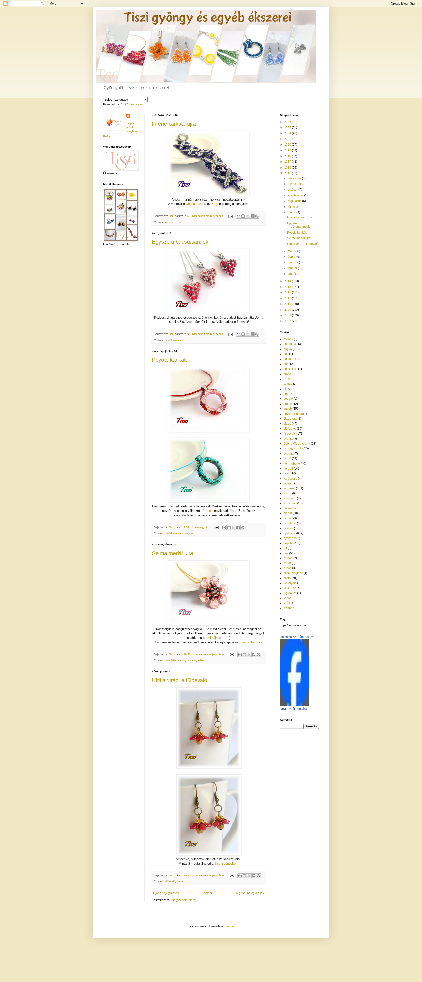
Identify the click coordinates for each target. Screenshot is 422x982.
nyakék (288, 528)
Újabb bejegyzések (166, 893)
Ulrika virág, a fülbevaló (179, 680)
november (295, 184)
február (293, 268)
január (292, 274)
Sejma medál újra (172, 553)
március (293, 262)
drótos (288, 404)
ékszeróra (290, 418)
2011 (288, 298)
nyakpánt (290, 538)
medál (168, 340)
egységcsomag (294, 414)
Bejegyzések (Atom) (182, 900)
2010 (288, 304)
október (293, 189)
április (292, 256)
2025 (288, 127)
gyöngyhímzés (293, 448)
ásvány (288, 339)
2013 (288, 286)
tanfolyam (290, 583)
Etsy (214, 204)
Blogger (229, 926)
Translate (135, 104)
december (295, 178)
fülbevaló (170, 881)
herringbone (292, 463)
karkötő (288, 483)
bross (287, 374)
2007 (288, 321)
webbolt (289, 608)
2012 (288, 292)
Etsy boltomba (249, 642)
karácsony (290, 478)
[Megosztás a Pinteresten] (256, 216)
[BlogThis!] (243, 216)
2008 (288, 315)
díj (285, 389)
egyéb (288, 408)
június (292, 212)
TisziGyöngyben (225, 863)
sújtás (287, 568)
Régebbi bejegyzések (249, 893)
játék (287, 473)
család (288, 383)
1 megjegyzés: (201, 527)
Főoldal (207, 893)
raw (286, 553)
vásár (287, 598)
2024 (288, 133)
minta (180, 222)
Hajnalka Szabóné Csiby (296, 637)
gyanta (288, 438)
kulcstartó (290, 498)
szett (287, 578)
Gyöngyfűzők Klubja (297, 443)
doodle (288, 398)
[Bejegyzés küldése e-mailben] (230, 215)
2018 (288, 156)
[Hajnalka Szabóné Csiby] (294, 704)
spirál (287, 563)
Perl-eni (207, 510)
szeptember (296, 195)
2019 (288, 150)
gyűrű (287, 458)
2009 (288, 309)
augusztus (295, 201)
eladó (287, 423)
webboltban (194, 204)
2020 (288, 144)
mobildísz (290, 523)
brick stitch (290, 369)
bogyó (288, 349)
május (292, 251)
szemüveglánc (293, 573)
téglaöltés (290, 593)
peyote (189, 533)
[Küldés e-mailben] (238, 216)
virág (287, 603)
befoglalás (171, 660)
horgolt (288, 468)
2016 (288, 167)
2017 (288, 161)
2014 (288, 281)
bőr (286, 364)
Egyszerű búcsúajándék (180, 242)
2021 (288, 139)
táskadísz (290, 588)
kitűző (287, 493)
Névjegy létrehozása (293, 709)
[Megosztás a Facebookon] (252, 216)
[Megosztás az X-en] (247, 216)
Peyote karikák (169, 360)
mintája (212, 638)
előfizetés (290, 428)
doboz (288, 393)
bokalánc (290, 359)
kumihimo (290, 503)
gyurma (289, 453)
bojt (286, 354)
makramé (290, 508)
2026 (288, 122)
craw (287, 379)
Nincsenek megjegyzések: (208, 215)
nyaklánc (178, 340)
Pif (285, 548)
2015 (288, 173)
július (291, 207)
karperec (170, 222)
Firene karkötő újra (174, 124)
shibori (288, 558)
